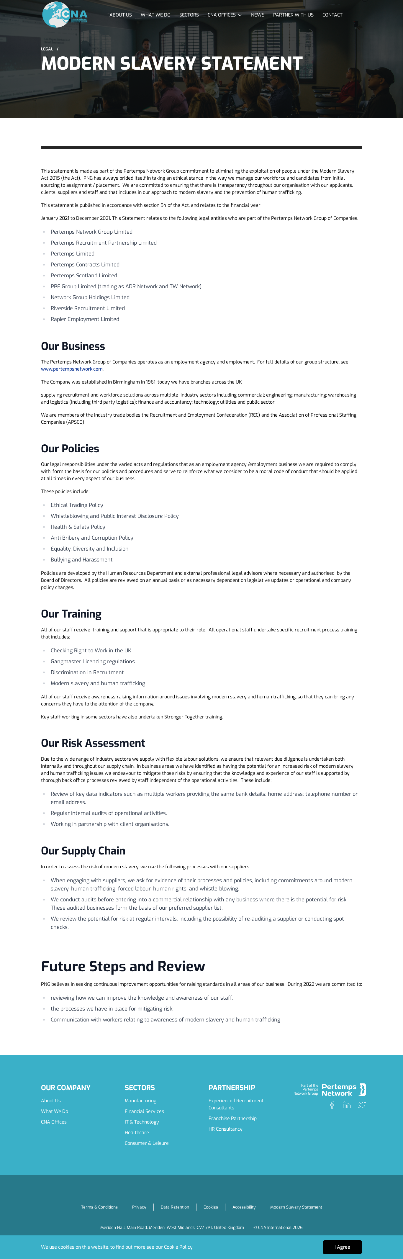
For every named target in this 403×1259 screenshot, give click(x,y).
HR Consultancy (226, 1129)
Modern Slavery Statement (296, 1207)
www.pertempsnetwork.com (72, 369)
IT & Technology (142, 1122)
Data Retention (175, 1207)
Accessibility (244, 1207)
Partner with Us (293, 15)
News (257, 15)
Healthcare (137, 1132)
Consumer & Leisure (147, 1143)
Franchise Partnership (233, 1118)
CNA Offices (54, 1122)
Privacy (139, 1207)
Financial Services (144, 1111)
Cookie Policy (178, 1247)
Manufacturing (140, 1101)
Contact (332, 15)
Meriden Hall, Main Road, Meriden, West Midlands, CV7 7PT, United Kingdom (172, 1227)
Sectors (189, 15)
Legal (49, 49)
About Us (120, 15)
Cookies (211, 1207)
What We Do (156, 15)
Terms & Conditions (99, 1207)
